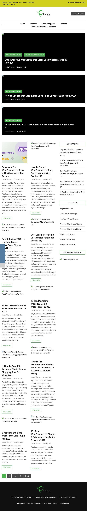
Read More (7, 218)
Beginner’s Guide (9, 4)
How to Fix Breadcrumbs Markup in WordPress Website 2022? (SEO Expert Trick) (42, 367)
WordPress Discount (67, 234)
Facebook (3, 14)
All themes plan (78, 14)
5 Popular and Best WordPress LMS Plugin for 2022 (13, 435)
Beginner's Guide (66, 208)
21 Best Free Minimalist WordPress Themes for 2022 (14, 308)
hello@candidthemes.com (76, 2)
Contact (63, 23)
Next (27, 476)
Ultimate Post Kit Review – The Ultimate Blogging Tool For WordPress (14, 371)
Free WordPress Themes (10, 2)
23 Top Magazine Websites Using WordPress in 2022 (40, 303)
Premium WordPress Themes (43, 26)
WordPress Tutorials (68, 244)
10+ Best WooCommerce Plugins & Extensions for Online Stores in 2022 (43, 435)
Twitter (5, 14)
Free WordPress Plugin (26, 2)
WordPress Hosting (67, 239)
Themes (33, 23)
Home (22, 23)
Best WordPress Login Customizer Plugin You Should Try (43, 237)
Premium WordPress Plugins (34, 55)
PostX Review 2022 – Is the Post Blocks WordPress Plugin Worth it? (39, 126)
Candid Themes (9, 67)
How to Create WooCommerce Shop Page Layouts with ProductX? (40, 95)
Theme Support (48, 23)
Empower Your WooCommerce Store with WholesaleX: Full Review (36, 61)
